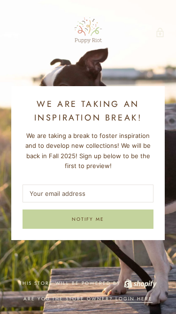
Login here (134, 298)
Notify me (88, 219)
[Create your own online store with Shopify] (140, 283)
